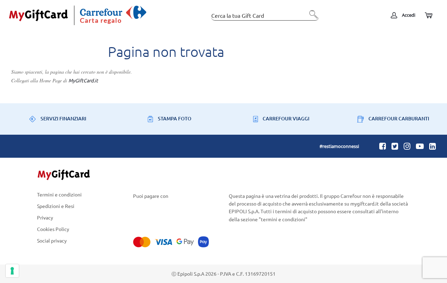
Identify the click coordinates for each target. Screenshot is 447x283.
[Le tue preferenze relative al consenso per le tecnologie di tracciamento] (12, 270)
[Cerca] (312, 17)
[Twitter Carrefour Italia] (395, 145)
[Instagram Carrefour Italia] (407, 145)
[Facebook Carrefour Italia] (383, 145)
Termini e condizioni (59, 195)
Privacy (45, 217)
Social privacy (52, 241)
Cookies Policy (53, 229)
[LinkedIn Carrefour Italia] (432, 145)
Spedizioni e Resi (55, 206)
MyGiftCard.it (83, 80)
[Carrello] (428, 15)
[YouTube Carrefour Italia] (419, 145)
